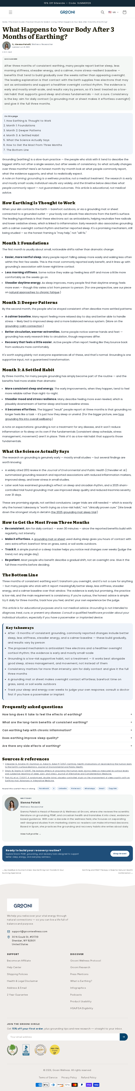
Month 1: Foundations (21, 125)
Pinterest (75, 788)
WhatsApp (90, 788)
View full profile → (30, 833)
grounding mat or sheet (49, 539)
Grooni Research (80, 967)
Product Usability (80, 1001)
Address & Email (17, 987)
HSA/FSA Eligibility (81, 1008)
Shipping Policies (17, 974)
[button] (10, 12)
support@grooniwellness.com (29, 931)
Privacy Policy (69, 1077)
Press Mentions (79, 974)
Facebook (44, 788)
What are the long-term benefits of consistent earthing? (45, 722)
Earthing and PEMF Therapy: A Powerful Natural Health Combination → (107, 871)
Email (101, 788)
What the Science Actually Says (28, 140)
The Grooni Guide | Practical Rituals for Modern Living (33, 22)
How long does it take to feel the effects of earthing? (42, 714)
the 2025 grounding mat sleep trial (73, 512)
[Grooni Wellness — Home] (23, 905)
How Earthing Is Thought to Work (29, 121)
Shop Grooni (120, 853)
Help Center (14, 967)
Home (4, 22)
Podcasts (76, 994)
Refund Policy (89, 1077)
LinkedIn (63, 788)
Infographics (78, 987)
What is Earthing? (81, 981)
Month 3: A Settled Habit (23, 135)
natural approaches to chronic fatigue (34, 292)
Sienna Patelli (23, 44)
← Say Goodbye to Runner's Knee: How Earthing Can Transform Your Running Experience (33, 871)
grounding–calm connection (23, 326)
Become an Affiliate (19, 960)
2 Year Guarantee (17, 994)
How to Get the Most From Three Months (34, 145)
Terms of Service (48, 1077)
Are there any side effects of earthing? (31, 746)
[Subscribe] (124, 1037)
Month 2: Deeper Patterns (24, 130)
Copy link (113, 788)
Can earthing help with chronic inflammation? (37, 730)
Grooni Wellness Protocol (85, 960)
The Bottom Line (18, 150)
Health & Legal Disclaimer (22, 981)
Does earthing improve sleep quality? (30, 738)
